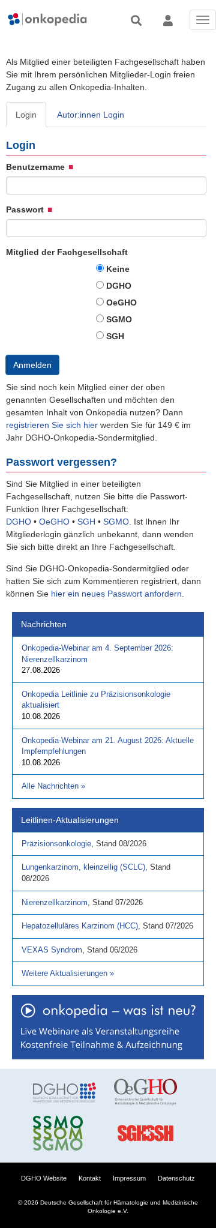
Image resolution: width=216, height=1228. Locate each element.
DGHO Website (44, 1178)
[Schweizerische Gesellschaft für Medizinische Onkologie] (64, 1133)
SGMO (119, 319)
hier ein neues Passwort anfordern (116, 593)
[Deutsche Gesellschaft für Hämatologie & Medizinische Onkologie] (64, 1092)
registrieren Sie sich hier (53, 425)
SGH (115, 336)
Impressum (129, 1178)
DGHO (118, 285)
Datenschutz (176, 1178)
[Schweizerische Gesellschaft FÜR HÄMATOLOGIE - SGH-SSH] (145, 1133)
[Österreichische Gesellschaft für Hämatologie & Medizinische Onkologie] (145, 1092)
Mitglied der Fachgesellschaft (67, 252)
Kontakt (90, 1178)
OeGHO (121, 302)
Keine (118, 269)
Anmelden (32, 365)
